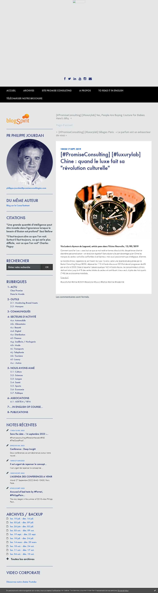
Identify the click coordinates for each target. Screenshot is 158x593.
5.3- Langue (16, 378)
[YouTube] (80, 78)
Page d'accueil (64, 125)
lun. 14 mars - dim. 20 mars (23, 542)
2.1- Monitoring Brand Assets (24, 302)
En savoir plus (123, 590)
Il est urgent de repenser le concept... (28, 464)
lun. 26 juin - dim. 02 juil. (22, 526)
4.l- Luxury (15, 359)
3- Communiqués (18, 311)
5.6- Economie (17, 389)
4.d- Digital (15, 331)
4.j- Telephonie (17, 352)
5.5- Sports (15, 385)
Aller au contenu (10, 5)
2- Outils (13, 299)
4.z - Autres (15, 362)
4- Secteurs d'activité (21, 316)
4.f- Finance (15, 338)
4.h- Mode (15, 345)
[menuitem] (14, 90)
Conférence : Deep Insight (23, 449)
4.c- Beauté (15, 327)
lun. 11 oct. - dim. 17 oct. (22, 550)
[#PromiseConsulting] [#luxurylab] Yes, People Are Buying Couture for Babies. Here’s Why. (100, 116)
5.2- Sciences (16, 375)
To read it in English (110, 90)
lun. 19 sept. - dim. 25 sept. (23, 534)
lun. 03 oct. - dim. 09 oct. (22, 530)
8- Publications (17, 412)
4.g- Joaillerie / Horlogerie (23, 341)
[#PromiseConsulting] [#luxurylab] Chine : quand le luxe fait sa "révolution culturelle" (100, 161)
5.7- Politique (16, 393)
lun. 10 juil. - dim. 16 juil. (22, 518)
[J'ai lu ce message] (155, 590)
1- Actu (12, 287)
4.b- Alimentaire (17, 323)
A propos (85, 90)
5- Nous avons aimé (21, 368)
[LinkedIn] (74, 78)
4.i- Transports (17, 348)
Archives (28, 90)
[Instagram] (85, 78)
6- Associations (18, 398)
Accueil (11, 90)
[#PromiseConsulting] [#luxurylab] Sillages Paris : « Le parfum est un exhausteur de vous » (103, 133)
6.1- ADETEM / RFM (20, 401)
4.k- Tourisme (16, 355)
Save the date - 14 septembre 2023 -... (29, 434)
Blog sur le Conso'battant (17, 205)
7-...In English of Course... (25, 407)
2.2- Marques (16, 306)
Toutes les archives (22, 559)
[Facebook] (65, 78)
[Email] (90, 78)
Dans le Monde (17, 294)
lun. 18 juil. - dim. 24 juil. (22, 538)
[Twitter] (69, 78)
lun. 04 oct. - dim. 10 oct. (22, 554)
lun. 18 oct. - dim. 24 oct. (22, 546)
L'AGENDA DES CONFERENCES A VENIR (31, 476)
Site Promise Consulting (57, 90)
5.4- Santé (15, 382)
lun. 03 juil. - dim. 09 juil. (22, 522)
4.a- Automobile (18, 320)
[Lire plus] (64, 277)
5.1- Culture (16, 371)
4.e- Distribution (17, 334)
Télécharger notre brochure (24, 98)
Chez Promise (16, 290)
